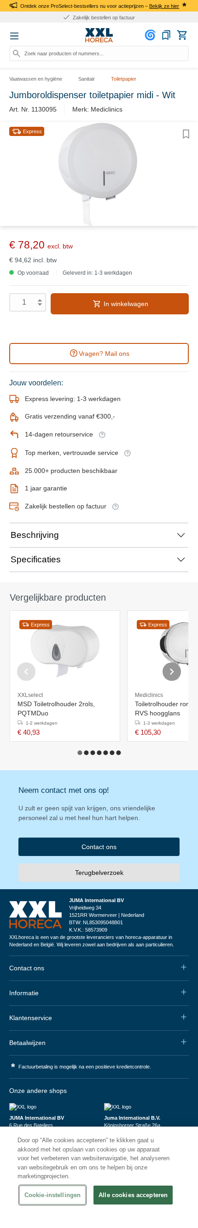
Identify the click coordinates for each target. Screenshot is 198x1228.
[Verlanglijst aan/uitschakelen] (186, 134)
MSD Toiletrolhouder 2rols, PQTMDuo (56, 708)
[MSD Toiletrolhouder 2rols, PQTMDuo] (65, 651)
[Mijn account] (151, 35)
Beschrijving (35, 535)
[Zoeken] (16, 53)
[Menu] (14, 36)
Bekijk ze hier (164, 6)
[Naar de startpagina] (99, 35)
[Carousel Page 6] (112, 752)
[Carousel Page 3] (92, 752)
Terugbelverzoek (99, 872)
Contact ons (99, 846)
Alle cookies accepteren (133, 1195)
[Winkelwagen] (182, 35)
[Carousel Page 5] (105, 752)
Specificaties (36, 559)
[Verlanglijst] (166, 35)
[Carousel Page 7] (118, 752)
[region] (99, 1177)
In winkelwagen (125, 303)
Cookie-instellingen (52, 1195)
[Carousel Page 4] (99, 752)
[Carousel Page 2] (86, 752)
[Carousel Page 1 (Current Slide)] (79, 752)
